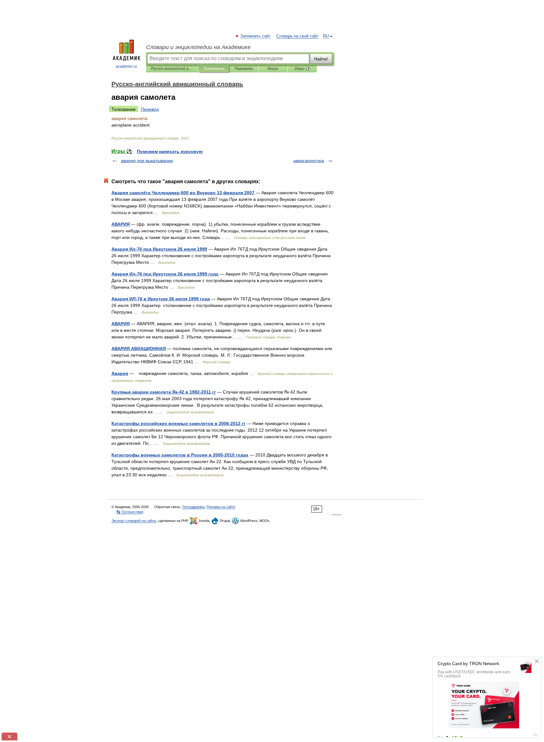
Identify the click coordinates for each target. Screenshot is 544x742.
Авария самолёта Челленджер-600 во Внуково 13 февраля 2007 (182, 192)
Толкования (213, 68)
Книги (273, 68)
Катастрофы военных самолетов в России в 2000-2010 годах (179, 454)
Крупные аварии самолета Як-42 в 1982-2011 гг (163, 391)
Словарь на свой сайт (297, 36)
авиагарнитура (308, 160)
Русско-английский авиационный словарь (172, 68)
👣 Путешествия (129, 512)
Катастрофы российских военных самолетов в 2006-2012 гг (178, 423)
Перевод (150, 109)
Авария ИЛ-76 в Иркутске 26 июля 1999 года (160, 298)
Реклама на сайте (221, 507)
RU (326, 36)
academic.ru (126, 66)
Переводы (244, 68)
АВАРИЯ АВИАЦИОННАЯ (138, 348)
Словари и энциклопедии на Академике (198, 47)
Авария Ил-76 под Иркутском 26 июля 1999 (159, 249)
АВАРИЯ (120, 224)
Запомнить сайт (255, 36)
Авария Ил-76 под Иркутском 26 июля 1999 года (164, 273)
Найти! (321, 58)
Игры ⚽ (302, 68)
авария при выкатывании (147, 160)
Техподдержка (193, 507)
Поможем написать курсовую (170, 151)
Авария (119, 373)
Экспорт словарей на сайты (133, 521)
